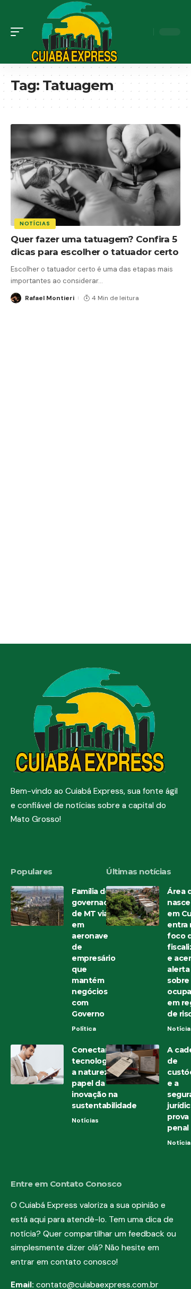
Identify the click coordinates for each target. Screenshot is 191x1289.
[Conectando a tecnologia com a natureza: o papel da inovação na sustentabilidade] (37, 1064)
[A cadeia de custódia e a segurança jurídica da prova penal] (132, 1064)
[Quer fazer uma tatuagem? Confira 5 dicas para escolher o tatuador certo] (95, 175)
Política (84, 1028)
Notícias (35, 223)
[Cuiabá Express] (74, 32)
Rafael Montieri (49, 298)
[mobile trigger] (20, 32)
